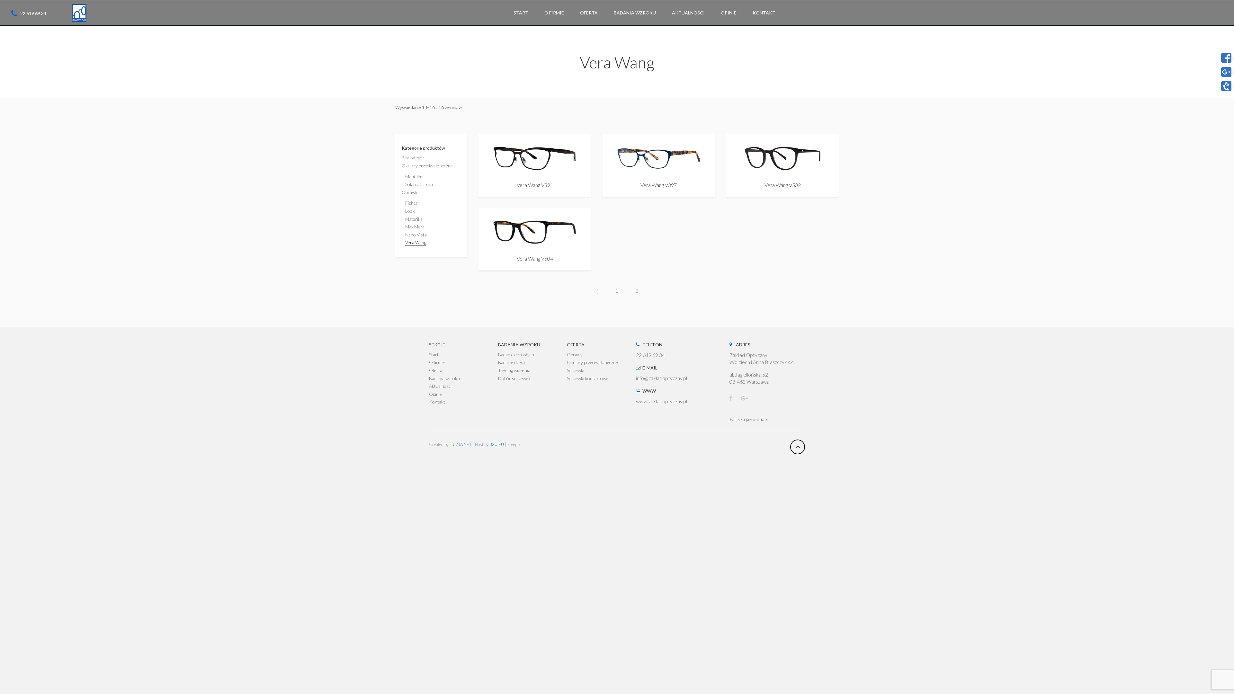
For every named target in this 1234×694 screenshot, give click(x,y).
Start (434, 354)
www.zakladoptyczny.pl (661, 401)
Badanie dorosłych (516, 354)
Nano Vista (416, 234)
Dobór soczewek (514, 378)
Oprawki (410, 192)
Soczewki (575, 370)
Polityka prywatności (749, 419)
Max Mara (415, 226)
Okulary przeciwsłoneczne (427, 165)
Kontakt (437, 402)
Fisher (411, 203)
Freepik (514, 444)
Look (410, 211)
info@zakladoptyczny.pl (661, 378)
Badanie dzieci (511, 362)
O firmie (437, 362)
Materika (414, 219)
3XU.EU (496, 444)
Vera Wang (415, 242)
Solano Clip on (419, 184)
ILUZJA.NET (460, 444)
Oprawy (575, 354)
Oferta (435, 370)
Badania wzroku (444, 378)
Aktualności (440, 386)
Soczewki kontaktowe (587, 378)
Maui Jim (413, 176)
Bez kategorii (414, 157)
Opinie (435, 394)
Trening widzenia (514, 370)
